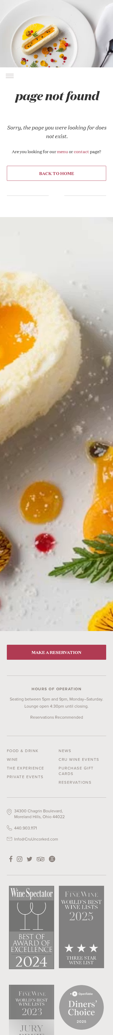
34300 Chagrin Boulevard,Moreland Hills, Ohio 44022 (39, 814)
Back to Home (56, 173)
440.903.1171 (25, 828)
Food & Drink (23, 751)
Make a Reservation (56, 652)
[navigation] (10, 76)
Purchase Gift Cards (76, 771)
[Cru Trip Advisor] (40, 859)
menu (62, 151)
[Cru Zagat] (52, 859)
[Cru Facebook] (10, 859)
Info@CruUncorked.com (36, 839)
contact (81, 151)
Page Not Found (57, 95)
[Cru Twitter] (29, 859)
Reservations (75, 782)
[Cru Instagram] (19, 859)
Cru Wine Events (79, 759)
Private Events (25, 777)
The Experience (25, 768)
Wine (12, 759)
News (65, 751)
